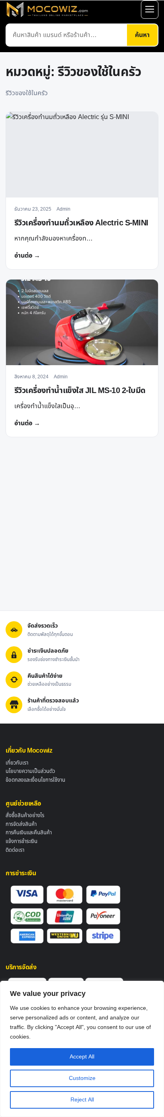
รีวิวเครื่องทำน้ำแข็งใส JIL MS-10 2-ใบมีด (80, 391)
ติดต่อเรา (15, 850)
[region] (82, 1049)
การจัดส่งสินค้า (21, 824)
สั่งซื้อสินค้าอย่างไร (25, 816)
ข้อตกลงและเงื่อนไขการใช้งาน (35, 780)
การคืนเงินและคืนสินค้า (29, 833)
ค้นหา (142, 35)
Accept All (82, 1056)
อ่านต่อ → (27, 255)
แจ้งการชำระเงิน (21, 841)
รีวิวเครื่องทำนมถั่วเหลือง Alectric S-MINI (81, 223)
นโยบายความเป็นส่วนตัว (30, 771)
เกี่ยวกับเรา (17, 763)
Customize (82, 1078)
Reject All (82, 1099)
